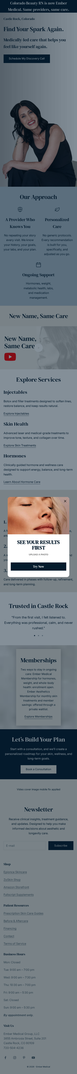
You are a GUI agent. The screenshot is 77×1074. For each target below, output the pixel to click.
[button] (65, 501)
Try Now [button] (38, 566)
